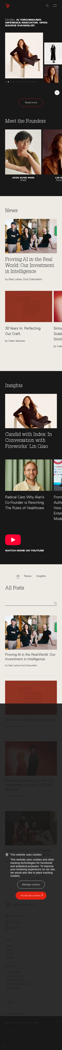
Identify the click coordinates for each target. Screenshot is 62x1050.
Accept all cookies (30, 895)
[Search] (47, 5)
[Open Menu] (55, 5)
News (27, 576)
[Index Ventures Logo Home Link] (8, 5)
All (17, 576)
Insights (41, 576)
